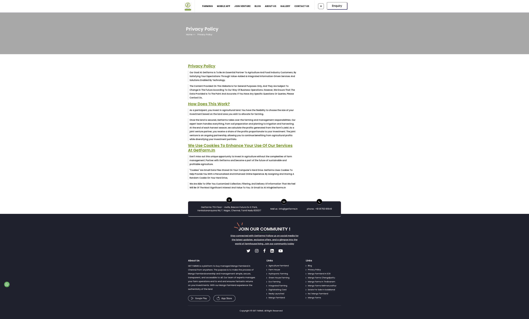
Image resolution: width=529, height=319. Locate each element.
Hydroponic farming (278, 273)
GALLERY (285, 6)
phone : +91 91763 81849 (319, 208)
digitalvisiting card (277, 289)
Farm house (274, 269)
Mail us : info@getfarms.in (284, 208)
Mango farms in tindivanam (321, 281)
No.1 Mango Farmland (318, 293)
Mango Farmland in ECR (319, 273)
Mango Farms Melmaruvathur (322, 285)
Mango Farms (314, 297)
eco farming (274, 281)
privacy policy (314, 269)
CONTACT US (301, 6)
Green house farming (279, 277)
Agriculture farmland (279, 265)
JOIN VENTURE (242, 6)
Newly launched (276, 293)
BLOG (258, 6)
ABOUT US (270, 6)
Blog (310, 265)
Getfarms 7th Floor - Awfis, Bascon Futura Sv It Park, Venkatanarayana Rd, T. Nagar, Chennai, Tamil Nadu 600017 (229, 209)
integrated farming (278, 285)
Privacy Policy (204, 34)
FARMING (207, 6)
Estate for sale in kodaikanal (321, 289)
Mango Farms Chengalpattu (321, 277)
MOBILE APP (223, 6)
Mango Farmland (277, 297)
